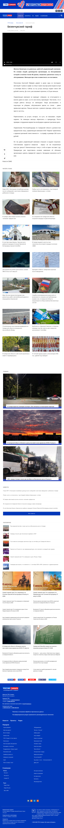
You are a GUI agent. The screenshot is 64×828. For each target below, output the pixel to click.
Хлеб (4, 759)
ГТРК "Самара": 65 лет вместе (10, 738)
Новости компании (38, 773)
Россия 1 (6, 772)
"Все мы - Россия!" (38, 730)
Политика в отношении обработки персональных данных (28, 711)
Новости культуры (38, 738)
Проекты (13, 720)
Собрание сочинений (8, 757)
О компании (44, 15)
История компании (38, 770)
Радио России (7, 787)
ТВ (33, 15)
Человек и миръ (37, 743)
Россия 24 (6, 775)
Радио (37, 15)
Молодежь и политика (8, 746)
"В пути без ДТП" (38, 757)
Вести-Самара (6, 732)
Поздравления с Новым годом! (10, 749)
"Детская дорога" (7, 730)
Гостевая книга (37, 776)
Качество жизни (37, 746)
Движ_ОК (36, 762)
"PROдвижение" (37, 727)
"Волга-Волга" (37, 749)
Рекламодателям (38, 781)
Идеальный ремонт (38, 754)
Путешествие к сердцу (39, 751)
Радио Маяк (6, 785)
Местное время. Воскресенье (10, 743)
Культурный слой (38, 740)
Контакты (36, 778)
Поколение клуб (7, 751)
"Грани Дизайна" (7, 727)
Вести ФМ (6, 790)
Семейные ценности (8, 754)
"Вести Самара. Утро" (8, 762)
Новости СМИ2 (7, 161)
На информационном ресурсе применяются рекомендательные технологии (33, 714)
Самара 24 (6, 778)
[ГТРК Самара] (10, 16)
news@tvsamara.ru (15, 699)
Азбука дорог (37, 732)
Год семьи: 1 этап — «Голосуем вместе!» (43, 759)
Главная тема (6, 735)
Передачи (6, 724)
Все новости (31, 513)
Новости (20, 15)
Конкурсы (27, 15)
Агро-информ (37, 735)
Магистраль (6, 740)
